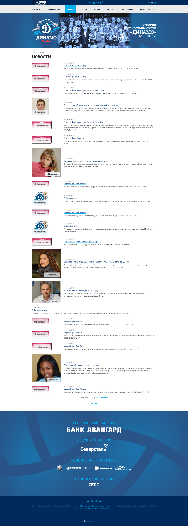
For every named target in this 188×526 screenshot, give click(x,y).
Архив (94, 404)
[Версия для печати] (149, 2)
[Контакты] (140, 2)
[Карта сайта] (143, 2)
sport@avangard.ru (106, 509)
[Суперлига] (40, 2)
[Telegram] (98, 3)
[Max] (94, 2)
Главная (34, 52)
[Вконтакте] (90, 2)
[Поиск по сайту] (146, 2)
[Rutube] (101, 3)
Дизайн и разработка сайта (128, 506)
